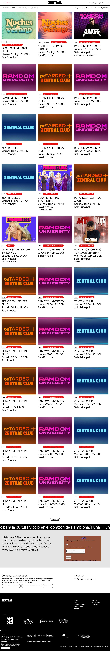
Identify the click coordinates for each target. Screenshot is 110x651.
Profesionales (96, 602)
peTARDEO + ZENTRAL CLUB (51, 99)
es (90, 2)
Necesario (4, 641)
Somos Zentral (78, 606)
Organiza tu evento (79, 604)
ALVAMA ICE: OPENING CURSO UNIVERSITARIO (88, 251)
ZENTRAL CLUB (11, 147)
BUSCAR (105, 2)
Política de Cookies (84, 646)
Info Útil (94, 600)
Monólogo (21, 7)
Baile (29, 7)
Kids (35, 7)
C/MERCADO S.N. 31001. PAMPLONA (31, 586)
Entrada (10, 245)
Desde (75, 7)
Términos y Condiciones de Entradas (99, 646)
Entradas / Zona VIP (58, 42)
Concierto (5, 7)
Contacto (95, 604)
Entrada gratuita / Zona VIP (12, 44)
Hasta (90, 7)
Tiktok (99, 3)
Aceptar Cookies (5, 647)
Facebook (96, 3)
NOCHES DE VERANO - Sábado (51, 48)
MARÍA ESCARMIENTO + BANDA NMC (16, 251)
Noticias (76, 608)
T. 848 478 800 (48, 586)
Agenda (8, 2)
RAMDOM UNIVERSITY (87, 46)
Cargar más (55, 519)
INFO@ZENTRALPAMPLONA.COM (11, 586)
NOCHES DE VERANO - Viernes (15, 50)
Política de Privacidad (72, 646)
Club (13, 7)
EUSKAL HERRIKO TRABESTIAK (48, 199)
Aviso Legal (63, 646)
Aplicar (106, 7)
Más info (17, 639)
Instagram (93, 3)
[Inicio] (55, 2)
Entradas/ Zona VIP (50, 94)
